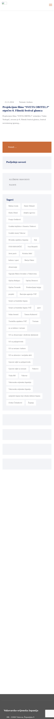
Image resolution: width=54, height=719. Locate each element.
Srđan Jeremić (14, 314)
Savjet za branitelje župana (18, 301)
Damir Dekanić (29, 206)
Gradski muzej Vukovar (17, 233)
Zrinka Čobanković (15, 403)
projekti (11, 294)
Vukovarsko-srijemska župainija (20, 382)
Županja (31, 403)
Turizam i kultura (26, 102)
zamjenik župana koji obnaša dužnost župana (24, 396)
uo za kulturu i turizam (17, 328)
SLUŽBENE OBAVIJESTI (19, 179)
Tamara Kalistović (30, 314)
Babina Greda (13, 206)
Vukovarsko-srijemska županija (20, 389)
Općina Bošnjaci (14, 281)
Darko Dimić (13, 213)
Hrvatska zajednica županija (18, 240)
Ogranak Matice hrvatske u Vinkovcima (23, 274)
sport (39, 308)
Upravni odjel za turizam (17, 369)
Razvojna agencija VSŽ (28, 294)
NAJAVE (12, 185)
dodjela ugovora (29, 213)
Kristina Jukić (27, 253)
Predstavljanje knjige (33, 287)
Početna (10, 23)
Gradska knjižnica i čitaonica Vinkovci (22, 226)
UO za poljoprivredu (16, 342)
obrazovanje (13, 267)
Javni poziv (13, 253)
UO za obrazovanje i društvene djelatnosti (23, 335)
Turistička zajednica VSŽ (18, 321)
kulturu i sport (14, 260)
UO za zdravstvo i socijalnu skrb (20, 355)
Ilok (35, 240)
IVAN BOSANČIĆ (15, 247)
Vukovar (24, 376)
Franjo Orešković (15, 219)
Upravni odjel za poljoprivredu (20, 362)
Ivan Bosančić (33, 247)
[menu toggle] (50, 4)
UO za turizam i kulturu (17, 348)
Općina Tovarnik (14, 287)
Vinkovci (35, 369)
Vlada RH (12, 376)
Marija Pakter (29, 260)
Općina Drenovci (32, 281)
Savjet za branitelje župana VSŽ (20, 308)
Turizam (35, 321)
